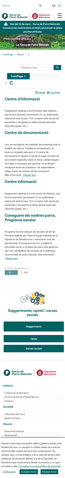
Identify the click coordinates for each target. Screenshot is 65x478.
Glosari (20, 54)
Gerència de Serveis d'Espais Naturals (21, 397)
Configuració (9, 471)
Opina (33, 338)
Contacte (8, 401)
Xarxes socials (34, 348)
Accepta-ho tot (29, 471)
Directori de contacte (14, 431)
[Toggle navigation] (60, 16)
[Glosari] (7, 83)
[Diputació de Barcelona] (30, 372)
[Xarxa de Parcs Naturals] (26, 16)
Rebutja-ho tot (49, 471)
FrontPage (7, 54)
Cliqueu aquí (29, 174)
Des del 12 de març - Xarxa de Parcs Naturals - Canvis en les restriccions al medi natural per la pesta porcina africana (32, 27)
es (59, 5)
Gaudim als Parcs (12, 418)
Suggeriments (34, 326)
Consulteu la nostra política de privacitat (39, 466)
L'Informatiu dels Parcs (14, 414)
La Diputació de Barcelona (16, 393)
